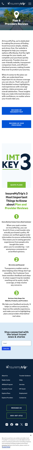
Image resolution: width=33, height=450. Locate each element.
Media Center (6, 380)
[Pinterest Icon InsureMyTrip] (26, 424)
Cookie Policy (6, 447)
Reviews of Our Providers (16, 124)
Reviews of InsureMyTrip (16, 111)
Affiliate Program (7, 384)
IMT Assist (22, 389)
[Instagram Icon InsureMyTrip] (7, 424)
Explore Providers (7, 398)
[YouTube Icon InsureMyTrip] (16, 424)
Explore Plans (6, 393)
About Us (5, 376)
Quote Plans (16, 185)
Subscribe (6, 348)
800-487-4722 (16, 415)
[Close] (31, 435)
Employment (23, 393)
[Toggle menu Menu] (29, 4)
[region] (16, 441)
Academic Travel (7, 389)
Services (21, 384)
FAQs (21, 380)
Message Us (16, 408)
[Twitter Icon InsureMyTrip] (21, 424)
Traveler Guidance (25, 376)
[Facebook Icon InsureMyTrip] (11, 424)
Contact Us (22, 398)
